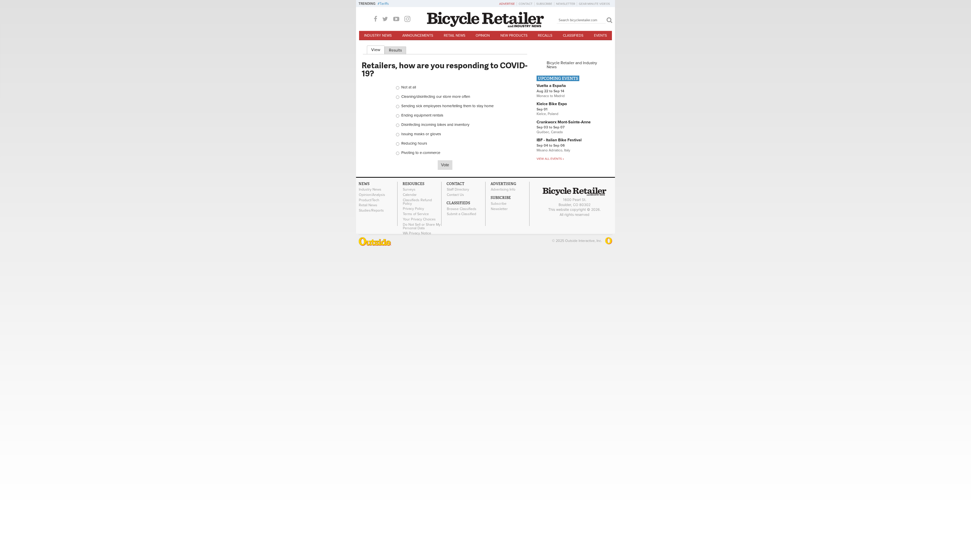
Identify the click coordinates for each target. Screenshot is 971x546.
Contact (526, 4)
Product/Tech (369, 200)
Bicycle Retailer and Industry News (572, 65)
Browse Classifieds (461, 209)
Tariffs (384, 4)
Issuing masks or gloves (421, 134)
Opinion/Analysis (372, 195)
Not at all (408, 87)
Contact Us (455, 195)
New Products (513, 35)
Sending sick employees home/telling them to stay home (447, 106)
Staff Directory (458, 190)
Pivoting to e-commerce (420, 153)
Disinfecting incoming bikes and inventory (435, 125)
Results (395, 50)
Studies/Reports (371, 211)
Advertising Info (503, 190)
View (378, 49)
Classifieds (573, 35)
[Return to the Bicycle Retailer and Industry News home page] (485, 26)
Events (600, 35)
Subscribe (544, 4)
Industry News (378, 35)
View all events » (550, 159)
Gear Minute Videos (594, 4)
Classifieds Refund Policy (417, 202)
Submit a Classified (461, 214)
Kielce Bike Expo (552, 103)
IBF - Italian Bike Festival (559, 140)
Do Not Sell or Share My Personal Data (421, 226)
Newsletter (565, 4)
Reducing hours (414, 143)
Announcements (417, 35)
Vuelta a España (551, 85)
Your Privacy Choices (419, 219)
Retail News (454, 35)
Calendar (410, 195)
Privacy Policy (413, 209)
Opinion (483, 35)
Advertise (507, 4)
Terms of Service (416, 214)
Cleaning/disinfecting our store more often (435, 97)
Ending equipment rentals (422, 115)
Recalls (545, 35)
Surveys (409, 190)
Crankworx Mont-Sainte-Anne (564, 122)
